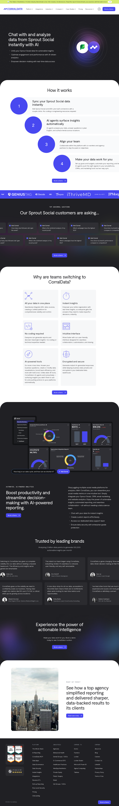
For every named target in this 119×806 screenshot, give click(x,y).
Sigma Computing (79, 768)
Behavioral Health (58, 753)
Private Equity (57, 772)
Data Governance (38, 764)
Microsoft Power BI (80, 764)
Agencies (56, 749)
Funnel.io (77, 753)
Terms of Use (99, 776)
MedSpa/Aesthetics (59, 768)
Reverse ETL (36, 780)
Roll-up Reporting (38, 784)
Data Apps (35, 760)
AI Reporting (36, 753)
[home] (13, 9)
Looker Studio (78, 760)
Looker (76, 756)
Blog (96, 753)
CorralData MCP (37, 756)
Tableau (76, 772)
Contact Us (98, 760)
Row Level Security (38, 788)
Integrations (39, 9)
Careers (97, 756)
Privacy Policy (99, 772)
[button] (29, 9)
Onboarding (36, 796)
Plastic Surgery (58, 776)
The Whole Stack (37, 749)
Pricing (80, 9)
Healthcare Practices (60, 764)
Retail (55, 780)
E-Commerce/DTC (59, 760)
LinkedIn (97, 764)
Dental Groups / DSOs (60, 756)
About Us (98, 749)
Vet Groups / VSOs (59, 784)
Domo (76, 749)
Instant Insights (37, 772)
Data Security (36, 768)
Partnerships (99, 768)
